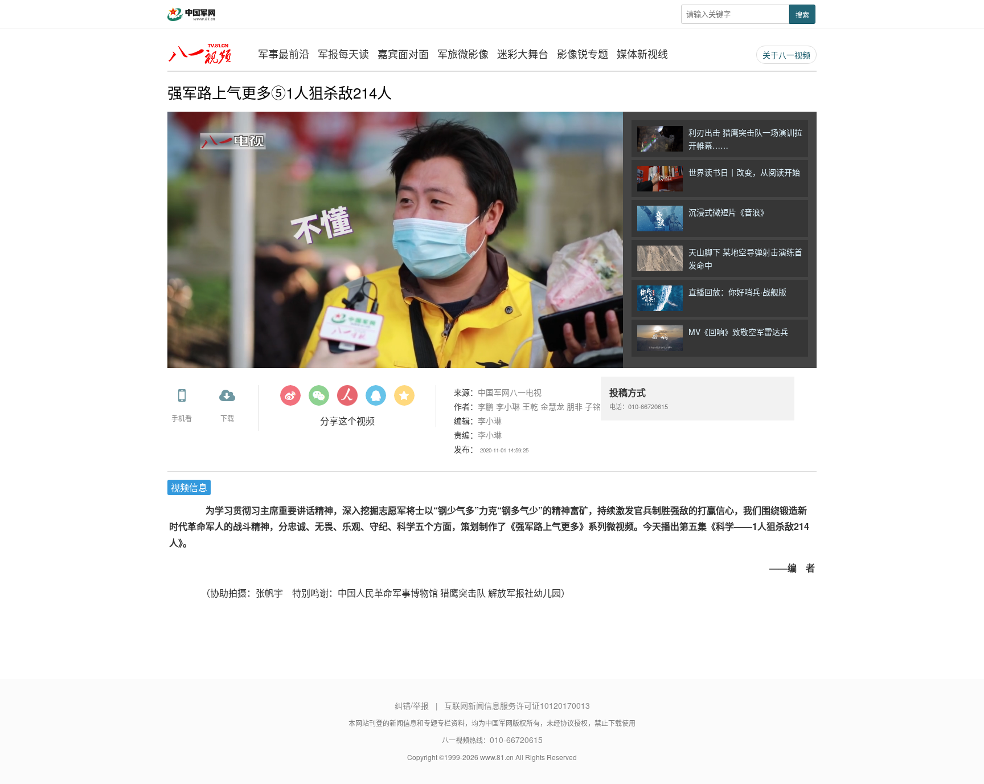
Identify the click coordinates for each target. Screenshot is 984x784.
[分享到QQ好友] (376, 399)
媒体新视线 (642, 53)
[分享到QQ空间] (404, 399)
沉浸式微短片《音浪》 (728, 212)
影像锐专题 (582, 53)
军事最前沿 (283, 53)
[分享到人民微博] (347, 399)
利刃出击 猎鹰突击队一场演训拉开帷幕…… (745, 138)
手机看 (181, 418)
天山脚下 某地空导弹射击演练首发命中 (745, 258)
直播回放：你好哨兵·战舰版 (737, 291)
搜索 (802, 14)
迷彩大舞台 (522, 53)
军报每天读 (343, 53)
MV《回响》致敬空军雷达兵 (738, 331)
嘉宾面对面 (403, 53)
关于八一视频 (786, 54)
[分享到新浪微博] (290, 399)
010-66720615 (516, 739)
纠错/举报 (412, 705)
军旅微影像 (463, 53)
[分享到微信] (319, 399)
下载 (227, 418)
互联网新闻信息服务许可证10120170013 (517, 705)
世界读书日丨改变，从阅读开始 (744, 172)
